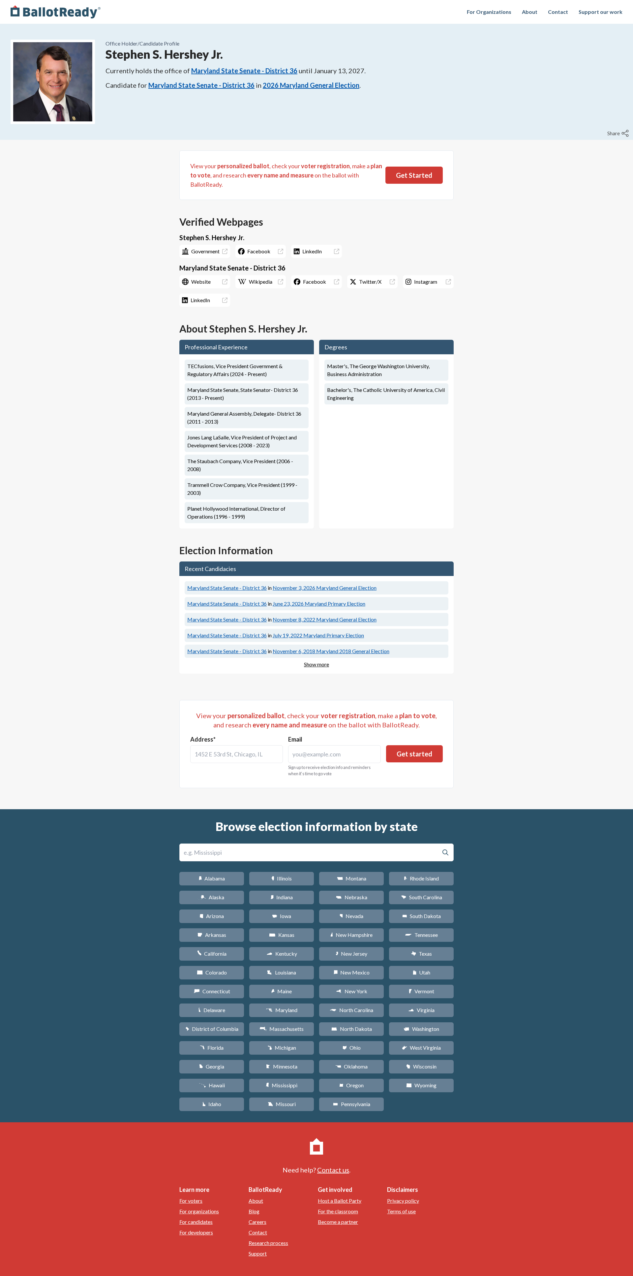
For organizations (199, 1211)
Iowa (281, 916)
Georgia (211, 1066)
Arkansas (211, 935)
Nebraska (351, 897)
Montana (351, 878)
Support (258, 1253)
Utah (421, 972)
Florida (212, 1047)
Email (295, 739)
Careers (257, 1222)
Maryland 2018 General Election (331, 651)
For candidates (196, 1222)
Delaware (211, 1010)
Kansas (281, 935)
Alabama (212, 878)
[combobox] (236, 754)
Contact (558, 12)
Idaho (211, 1104)
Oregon (351, 1085)
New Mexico (352, 972)
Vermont (421, 991)
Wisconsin (421, 1066)
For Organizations (489, 12)
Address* (203, 739)
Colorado (212, 972)
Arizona (211, 916)
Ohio (352, 1047)
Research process (268, 1243)
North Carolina (351, 1010)
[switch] (618, 133)
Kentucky (281, 953)
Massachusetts (281, 1029)
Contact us (333, 1170)
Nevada (351, 916)
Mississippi (281, 1085)
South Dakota (421, 916)
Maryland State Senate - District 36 (244, 71)
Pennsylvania (351, 1104)
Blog (254, 1211)
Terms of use (401, 1211)
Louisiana (281, 972)
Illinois (281, 878)
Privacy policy (403, 1200)
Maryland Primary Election (319, 603)
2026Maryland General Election (311, 85)
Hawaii (212, 1085)
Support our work (600, 12)
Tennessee (421, 935)
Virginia (421, 1010)
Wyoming (421, 1085)
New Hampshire (351, 935)
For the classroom (338, 1211)
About (529, 12)
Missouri (282, 1104)
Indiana (281, 897)
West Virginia (421, 1047)
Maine (281, 991)
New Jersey (351, 953)
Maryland (281, 1010)
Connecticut (212, 991)
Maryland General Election (325, 588)
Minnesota (281, 1066)
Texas (421, 953)
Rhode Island (421, 878)
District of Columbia (211, 1029)
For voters (190, 1200)
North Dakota (351, 1029)
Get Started (414, 175)
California (211, 953)
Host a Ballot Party (339, 1200)
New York (351, 991)
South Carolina (421, 897)
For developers (196, 1232)
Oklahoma (351, 1066)
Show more (316, 664)
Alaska (211, 897)
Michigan (281, 1047)
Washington (421, 1029)
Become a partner (338, 1222)
